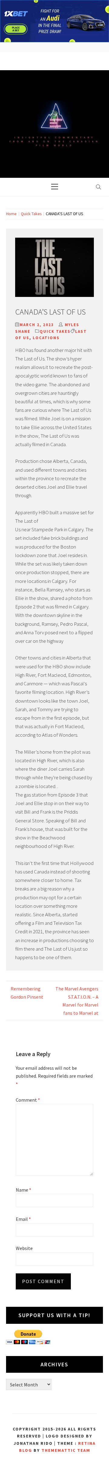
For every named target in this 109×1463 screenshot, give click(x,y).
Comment (28, 1100)
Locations (46, 337)
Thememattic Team (65, 1450)
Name (23, 1190)
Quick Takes (55, 331)
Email (23, 1219)
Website (24, 1248)
